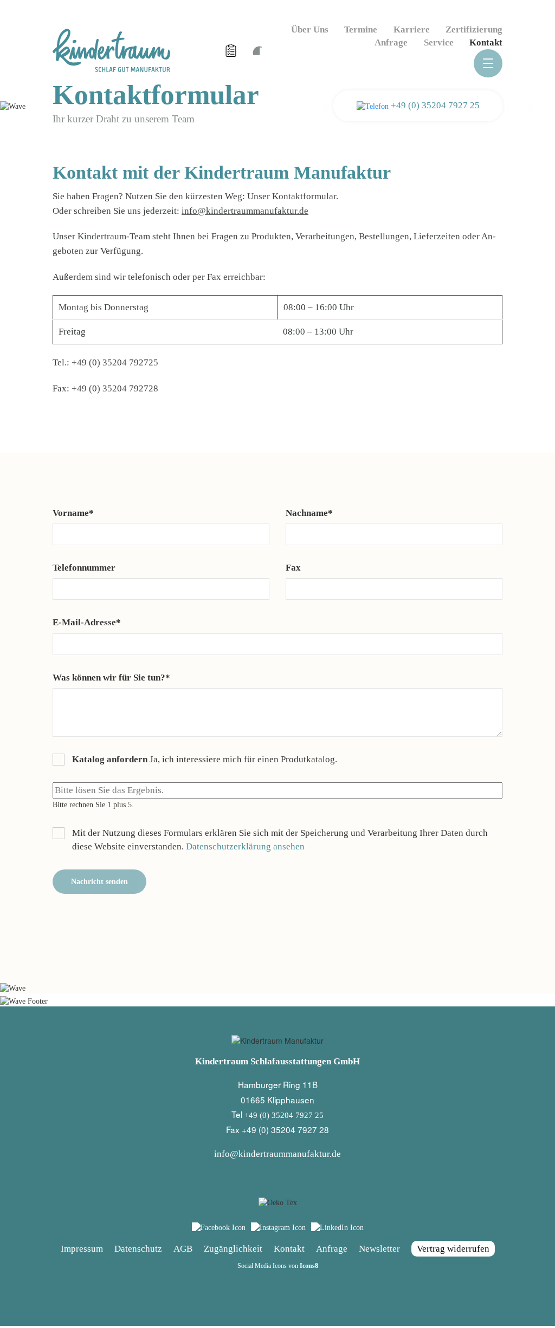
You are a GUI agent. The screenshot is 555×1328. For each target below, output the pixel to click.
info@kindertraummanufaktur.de (245, 211)
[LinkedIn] (337, 1227)
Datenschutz (138, 1249)
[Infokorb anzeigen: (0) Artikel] (232, 50)
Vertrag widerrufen (453, 1249)
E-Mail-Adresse (87, 622)
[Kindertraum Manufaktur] (111, 49)
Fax (293, 567)
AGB (182, 1249)
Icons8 (309, 1266)
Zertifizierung (474, 29)
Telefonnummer (84, 567)
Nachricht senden (99, 882)
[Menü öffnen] (488, 63)
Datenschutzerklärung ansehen (245, 846)
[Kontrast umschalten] (256, 50)
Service (439, 42)
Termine (360, 29)
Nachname (309, 513)
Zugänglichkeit (233, 1249)
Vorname (73, 513)
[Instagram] (278, 1227)
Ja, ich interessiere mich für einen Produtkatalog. (204, 759)
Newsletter (379, 1249)
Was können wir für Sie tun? (111, 677)
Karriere (411, 29)
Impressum (82, 1249)
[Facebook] (219, 1227)
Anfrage (391, 42)
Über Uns (309, 29)
